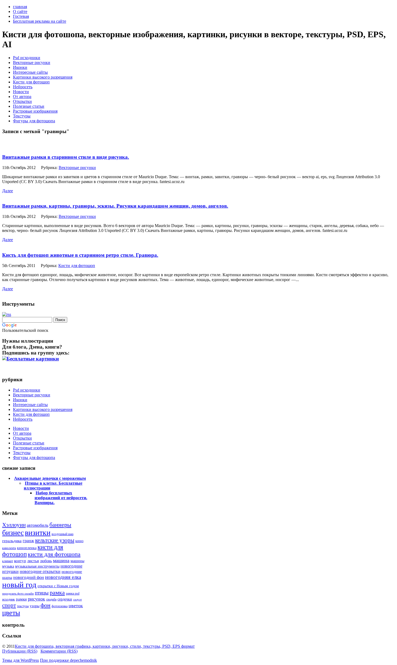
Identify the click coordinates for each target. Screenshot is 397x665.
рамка (57, 592)
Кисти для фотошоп (31, 82)
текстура (23, 606)
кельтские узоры (54, 540)
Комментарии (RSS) (59, 651)
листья (33, 561)
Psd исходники (26, 57)
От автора (22, 96)
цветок (76, 605)
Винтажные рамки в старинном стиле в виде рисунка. (65, 157)
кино (79, 541)
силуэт (77, 599)
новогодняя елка (63, 577)
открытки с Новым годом (58, 586)
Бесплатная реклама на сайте (39, 21)
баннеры (60, 524)
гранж (28, 540)
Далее (7, 190)
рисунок (36, 599)
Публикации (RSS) (19, 651)
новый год (19, 584)
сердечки (65, 599)
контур (20, 561)
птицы (42, 593)
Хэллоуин (14, 525)
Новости (21, 91)
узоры (34, 606)
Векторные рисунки (31, 62)
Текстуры (22, 116)
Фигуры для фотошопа (34, 121)
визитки (38, 532)
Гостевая (21, 16)
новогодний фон (28, 577)
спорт (9, 605)
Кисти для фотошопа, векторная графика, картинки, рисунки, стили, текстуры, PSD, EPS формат (105, 646)
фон (46, 605)
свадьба (51, 599)
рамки (21, 599)
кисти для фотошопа (54, 554)
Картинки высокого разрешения (42, 77)
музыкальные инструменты (37, 566)
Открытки (22, 101)
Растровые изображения (35, 111)
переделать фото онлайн (18, 593)
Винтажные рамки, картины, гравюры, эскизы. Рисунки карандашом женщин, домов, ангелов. (115, 206)
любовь (46, 561)
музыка (8, 566)
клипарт (7, 561)
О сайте (20, 11)
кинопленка (26, 548)
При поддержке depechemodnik (68, 660)
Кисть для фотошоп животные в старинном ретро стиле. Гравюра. (80, 255)
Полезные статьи (28, 106)
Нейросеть (22, 87)
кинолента (9, 548)
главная (20, 6)
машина (61, 560)
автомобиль (37, 525)
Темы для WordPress (20, 660)
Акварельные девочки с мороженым (50, 478)
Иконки (20, 67)
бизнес (13, 532)
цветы (11, 613)
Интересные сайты (30, 72)
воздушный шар (62, 534)
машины (77, 561)
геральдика (12, 541)
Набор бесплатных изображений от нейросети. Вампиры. (61, 498)
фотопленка (60, 606)
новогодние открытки (40, 571)
